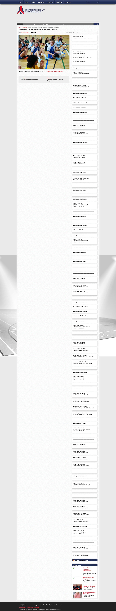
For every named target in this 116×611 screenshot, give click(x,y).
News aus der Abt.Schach (81, 560)
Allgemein (24, 27)
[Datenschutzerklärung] (33, 607)
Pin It (40, 32)
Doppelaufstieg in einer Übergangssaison (88, 578)
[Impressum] (22, 607)
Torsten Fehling (24, 32)
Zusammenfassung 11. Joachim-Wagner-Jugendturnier (39, 24)
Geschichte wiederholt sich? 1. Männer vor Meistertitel (90, 585)
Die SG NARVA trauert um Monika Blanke (89, 593)
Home (20, 27)
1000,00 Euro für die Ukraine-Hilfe (29, 79)
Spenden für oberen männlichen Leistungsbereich (87, 569)
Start (20, 2)
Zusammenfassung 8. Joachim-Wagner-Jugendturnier (55, 80)
